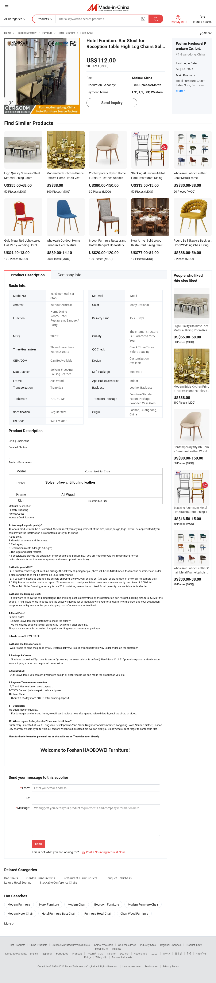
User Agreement (132, 966)
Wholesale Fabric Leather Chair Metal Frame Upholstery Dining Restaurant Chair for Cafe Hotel (191, 570)
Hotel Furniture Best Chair (59, 913)
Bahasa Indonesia (122, 957)
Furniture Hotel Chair (98, 913)
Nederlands (140, 953)
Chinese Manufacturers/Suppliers (71, 944)
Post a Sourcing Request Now (103, 852)
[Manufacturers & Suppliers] (108, 7)
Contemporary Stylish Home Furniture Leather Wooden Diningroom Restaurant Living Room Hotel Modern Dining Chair (191, 449)
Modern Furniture (19, 904)
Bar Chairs (11, 878)
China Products (38, 944)
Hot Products (17, 944)
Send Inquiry (112, 102)
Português (62, 953)
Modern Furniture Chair (143, 904)
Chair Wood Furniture (134, 913)
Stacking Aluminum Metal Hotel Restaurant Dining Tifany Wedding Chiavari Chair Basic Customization (191, 510)
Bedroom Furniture (106, 904)
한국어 (166, 953)
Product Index (194, 944)
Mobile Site (101, 948)
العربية (154, 953)
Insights (116, 948)
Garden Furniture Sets (40, 878)
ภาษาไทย (201, 953)
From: (25, 788)
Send (38, 844)
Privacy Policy (171, 966)
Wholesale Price (127, 944)
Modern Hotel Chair (20, 913)
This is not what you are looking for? (55, 852)
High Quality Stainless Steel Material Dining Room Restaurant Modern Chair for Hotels (191, 328)
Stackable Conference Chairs (58, 882)
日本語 (178, 953)
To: (28, 798)
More (179, 91)
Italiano (111, 953)
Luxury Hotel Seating (17, 882)
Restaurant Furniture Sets (80, 878)
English (34, 953)
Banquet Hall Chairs (119, 878)
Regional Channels (170, 944)
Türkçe (87, 957)
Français (77, 953)
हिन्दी (189, 953)
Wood (133, 296)
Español (47, 953)
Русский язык (95, 953)
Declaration (151, 966)
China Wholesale (103, 944)
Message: (23, 808)
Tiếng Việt (101, 957)
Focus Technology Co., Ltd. (80, 966)
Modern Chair (76, 904)
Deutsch (124, 953)
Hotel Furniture (49, 904)
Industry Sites (148, 944)
